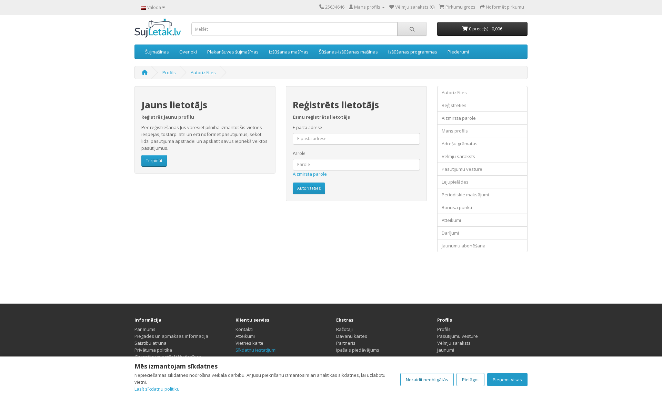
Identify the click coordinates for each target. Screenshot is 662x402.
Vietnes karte (249, 343)
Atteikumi (451, 220)
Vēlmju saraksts (458, 156)
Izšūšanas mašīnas (289, 52)
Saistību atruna (150, 343)
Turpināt (154, 161)
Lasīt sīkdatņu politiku (157, 389)
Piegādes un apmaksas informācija (171, 336)
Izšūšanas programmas (412, 52)
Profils (169, 72)
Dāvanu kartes (351, 336)
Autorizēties (203, 72)
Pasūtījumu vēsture (462, 169)
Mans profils (455, 131)
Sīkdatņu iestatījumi (256, 350)
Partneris (345, 343)
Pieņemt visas (507, 379)
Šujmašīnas (157, 52)
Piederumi (458, 52)
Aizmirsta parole (310, 174)
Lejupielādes (455, 182)
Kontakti (244, 329)
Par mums (145, 329)
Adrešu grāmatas (460, 143)
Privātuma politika (153, 350)
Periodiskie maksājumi (465, 195)
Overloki (188, 52)
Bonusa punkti (457, 207)
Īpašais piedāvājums (357, 350)
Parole (299, 153)
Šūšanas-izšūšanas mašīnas (348, 52)
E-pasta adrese (307, 127)
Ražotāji (344, 329)
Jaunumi (445, 350)
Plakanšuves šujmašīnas (233, 52)
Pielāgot (470, 379)
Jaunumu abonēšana (463, 246)
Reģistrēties (454, 105)
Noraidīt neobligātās (427, 379)
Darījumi (450, 233)
